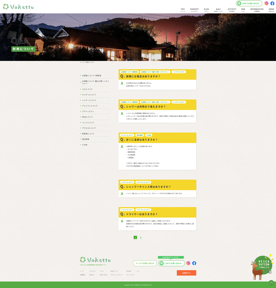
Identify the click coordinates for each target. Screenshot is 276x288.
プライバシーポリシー (116, 274)
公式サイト (186, 273)
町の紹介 (129, 271)
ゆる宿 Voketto (137, 285)
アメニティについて (90, 106)
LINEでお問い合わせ (250, 3)
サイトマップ (130, 274)
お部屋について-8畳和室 (91, 75)
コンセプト (92, 271)
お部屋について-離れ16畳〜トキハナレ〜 (95, 82)
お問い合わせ (104, 274)
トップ (82, 62)
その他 (84, 145)
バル (138, 271)
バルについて (87, 89)
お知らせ (91, 274)
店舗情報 (82, 274)
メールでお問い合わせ (145, 263)
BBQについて (87, 117)
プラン (102, 271)
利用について (114, 271)
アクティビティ (88, 111)
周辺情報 (85, 139)
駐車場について (88, 133)
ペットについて (88, 122)
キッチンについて (89, 94)
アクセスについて (89, 128)
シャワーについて (89, 100)
